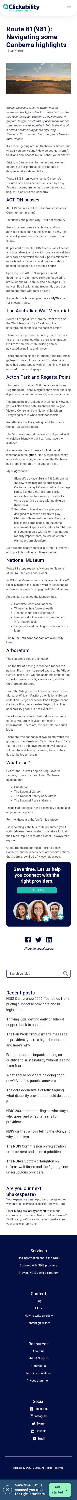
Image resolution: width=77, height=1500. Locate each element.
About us (38, 1351)
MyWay (56, 298)
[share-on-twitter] (38, 939)
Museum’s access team (28, 638)
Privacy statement (38, 1380)
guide (32, 455)
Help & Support (38, 1358)
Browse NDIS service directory (38, 1273)
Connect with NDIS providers (38, 1265)
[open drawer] (69, 8)
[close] (7, 1489)
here (61, 134)
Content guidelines (38, 1323)
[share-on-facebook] (28, 939)
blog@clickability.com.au (30, 1211)
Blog (38, 1301)
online (52, 266)
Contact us (38, 1366)
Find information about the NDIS (38, 1258)
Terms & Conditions (38, 1373)
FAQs (38, 1308)
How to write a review (38, 1316)
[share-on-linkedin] (49, 939)
